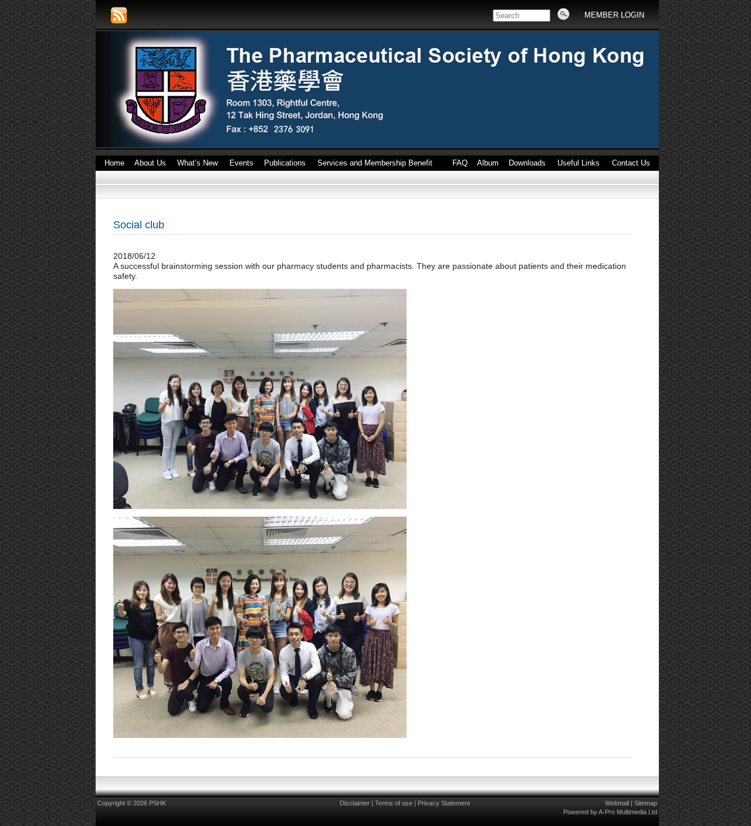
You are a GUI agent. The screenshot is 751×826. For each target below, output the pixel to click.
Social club (138, 225)
